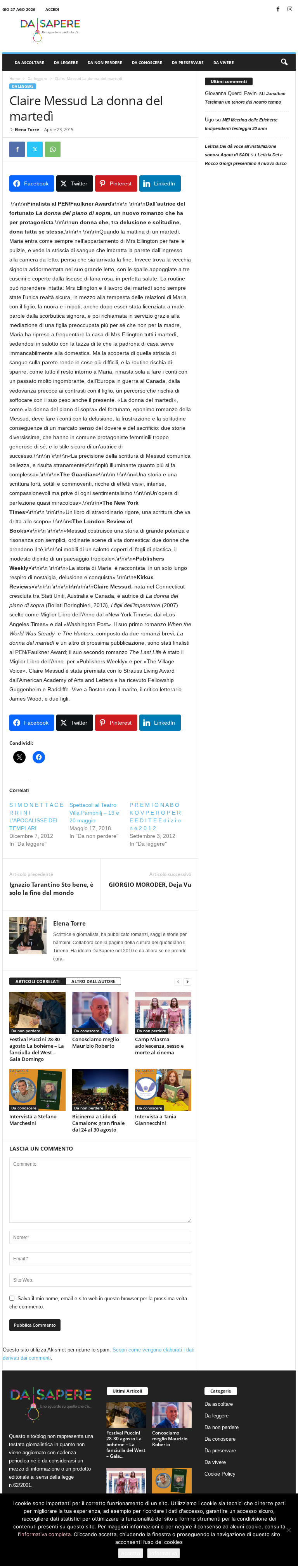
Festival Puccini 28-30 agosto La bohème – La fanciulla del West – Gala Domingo (36, 1049)
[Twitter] (35, 149)
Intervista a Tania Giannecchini (156, 1119)
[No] (288, 1530)
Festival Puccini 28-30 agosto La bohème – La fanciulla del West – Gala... (126, 1444)
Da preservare (188, 62)
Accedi (52, 9)
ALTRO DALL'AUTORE (93, 981)
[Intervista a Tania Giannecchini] (163, 1090)
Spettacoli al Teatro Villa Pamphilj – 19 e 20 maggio (94, 813)
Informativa (163, 1553)
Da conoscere (147, 62)
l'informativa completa (44, 1534)
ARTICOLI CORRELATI (38, 981)
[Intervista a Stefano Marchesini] (37, 1090)
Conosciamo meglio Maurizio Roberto (95, 1042)
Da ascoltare (29, 62)
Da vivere (223, 62)
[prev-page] (178, 982)
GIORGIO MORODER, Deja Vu (150, 884)
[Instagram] (290, 9)
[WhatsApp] (53, 149)
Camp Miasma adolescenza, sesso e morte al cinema (159, 1046)
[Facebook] (277, 9)
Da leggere (66, 62)
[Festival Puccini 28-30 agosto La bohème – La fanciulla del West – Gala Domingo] (37, 1013)
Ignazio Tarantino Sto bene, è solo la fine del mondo (51, 888)
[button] (284, 62)
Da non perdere (105, 62)
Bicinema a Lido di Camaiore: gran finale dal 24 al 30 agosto (98, 1123)
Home (14, 78)
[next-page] (187, 982)
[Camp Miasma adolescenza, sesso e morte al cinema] (163, 1013)
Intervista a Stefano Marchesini (33, 1119)
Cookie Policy (220, 1474)
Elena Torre (27, 129)
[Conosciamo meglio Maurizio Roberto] (100, 1013)
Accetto (130, 1553)
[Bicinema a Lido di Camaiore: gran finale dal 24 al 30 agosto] (100, 1090)
